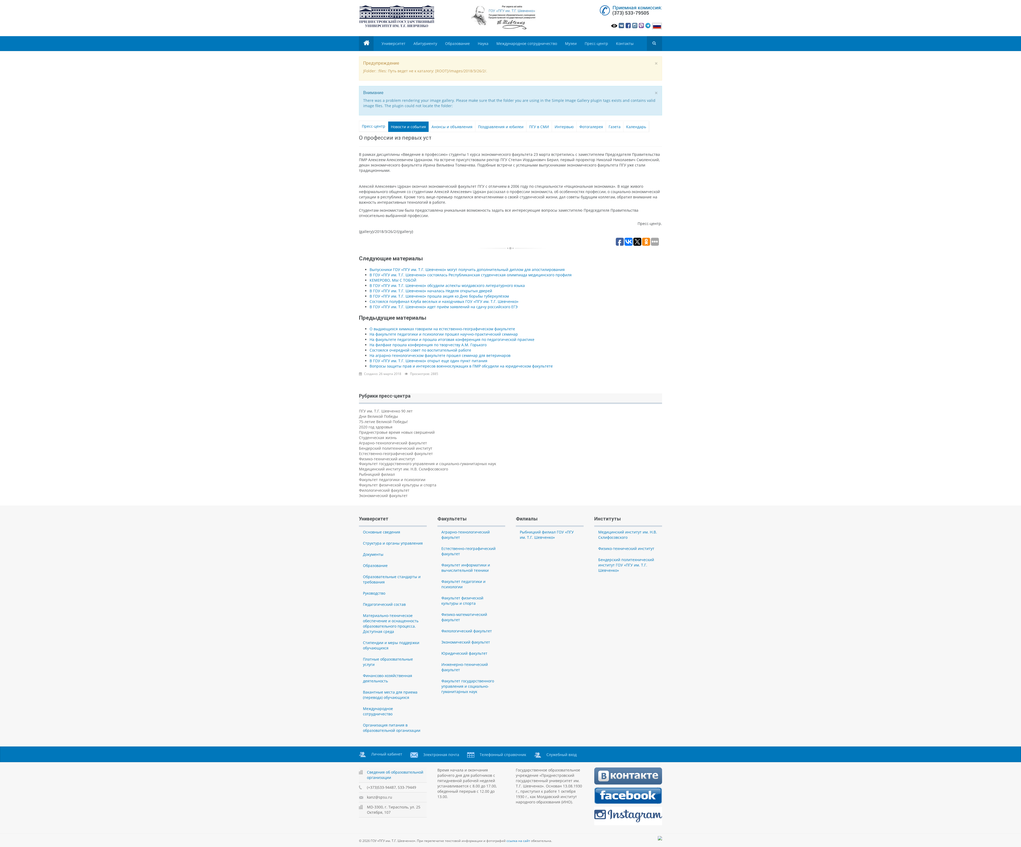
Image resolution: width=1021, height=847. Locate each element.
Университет (393, 43)
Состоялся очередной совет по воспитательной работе (420, 350)
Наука (483, 43)
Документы (373, 554)
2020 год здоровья (375, 426)
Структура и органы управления (393, 543)
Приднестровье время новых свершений (397, 432)
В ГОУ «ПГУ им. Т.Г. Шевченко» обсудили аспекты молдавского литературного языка (447, 285)
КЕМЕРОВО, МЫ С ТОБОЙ (393, 280)
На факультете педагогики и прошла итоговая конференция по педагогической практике (452, 339)
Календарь (636, 126)
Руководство (374, 593)
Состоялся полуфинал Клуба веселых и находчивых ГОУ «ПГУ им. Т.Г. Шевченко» (444, 301)
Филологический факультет (384, 490)
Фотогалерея (591, 126)
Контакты (625, 43)
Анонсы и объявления (452, 126)
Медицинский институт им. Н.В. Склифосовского (403, 469)
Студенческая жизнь (378, 437)
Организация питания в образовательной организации (391, 728)
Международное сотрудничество (526, 43)
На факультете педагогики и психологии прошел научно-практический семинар (444, 334)
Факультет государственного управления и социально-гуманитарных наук (427, 463)
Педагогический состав (384, 604)
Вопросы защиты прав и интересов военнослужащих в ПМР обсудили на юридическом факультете (461, 366)
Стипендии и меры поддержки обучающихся (391, 645)
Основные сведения (381, 532)
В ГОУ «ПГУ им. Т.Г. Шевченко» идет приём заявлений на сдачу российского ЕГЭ (444, 306)
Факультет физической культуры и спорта (397, 484)
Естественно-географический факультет (396, 453)
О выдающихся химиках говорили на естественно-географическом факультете (442, 328)
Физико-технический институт (387, 458)
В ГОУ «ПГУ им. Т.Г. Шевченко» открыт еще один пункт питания (428, 360)
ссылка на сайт (518, 840)
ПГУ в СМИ (539, 126)
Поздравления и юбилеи (501, 126)
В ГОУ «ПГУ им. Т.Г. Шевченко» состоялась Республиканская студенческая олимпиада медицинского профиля (471, 274)
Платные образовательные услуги (388, 662)
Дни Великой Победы (378, 416)
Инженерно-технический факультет (464, 667)
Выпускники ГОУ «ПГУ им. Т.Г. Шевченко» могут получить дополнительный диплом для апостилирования (467, 269)
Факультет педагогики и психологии (392, 479)
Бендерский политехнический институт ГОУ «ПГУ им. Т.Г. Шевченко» (626, 565)
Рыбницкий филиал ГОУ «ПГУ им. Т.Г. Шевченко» (547, 534)
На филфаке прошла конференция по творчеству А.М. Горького (428, 344)
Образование (457, 43)
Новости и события (408, 126)
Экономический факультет (383, 495)
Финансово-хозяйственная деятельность (387, 678)
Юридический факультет (464, 653)
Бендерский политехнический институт (395, 448)
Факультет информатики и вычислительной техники (465, 567)
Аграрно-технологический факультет (393, 442)
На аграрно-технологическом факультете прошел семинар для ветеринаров (440, 355)
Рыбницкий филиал (377, 474)
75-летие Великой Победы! (383, 421)
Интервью (564, 126)
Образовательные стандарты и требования (392, 579)
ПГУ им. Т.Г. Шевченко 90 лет (386, 411)
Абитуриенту (425, 43)
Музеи (571, 43)
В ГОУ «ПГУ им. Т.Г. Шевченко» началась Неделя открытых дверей (431, 290)
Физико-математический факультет (464, 617)
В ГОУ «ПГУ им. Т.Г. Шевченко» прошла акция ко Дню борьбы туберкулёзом (439, 296)
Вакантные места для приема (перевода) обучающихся (390, 695)
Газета (615, 126)
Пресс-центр (596, 43)
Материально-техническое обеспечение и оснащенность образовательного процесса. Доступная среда (391, 623)
